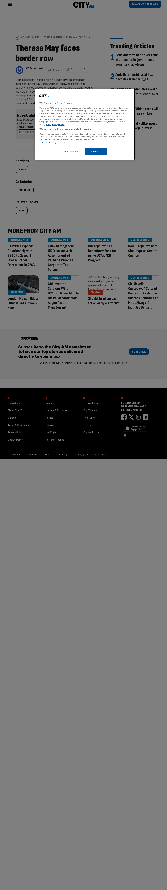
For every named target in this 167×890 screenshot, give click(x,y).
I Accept (95, 151)
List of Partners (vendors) (52, 143)
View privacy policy (55, 124)
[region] (85, 124)
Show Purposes (72, 151)
